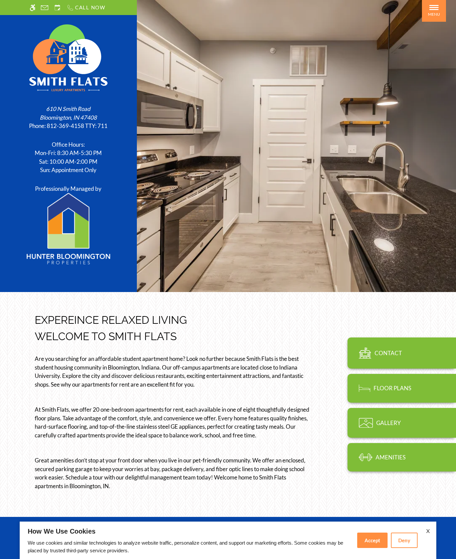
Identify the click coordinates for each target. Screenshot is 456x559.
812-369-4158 (77, 125)
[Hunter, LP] (68, 227)
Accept (372, 540)
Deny (404, 540)
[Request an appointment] (57, 7)
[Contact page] (44, 7)
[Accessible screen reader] (32, 7)
